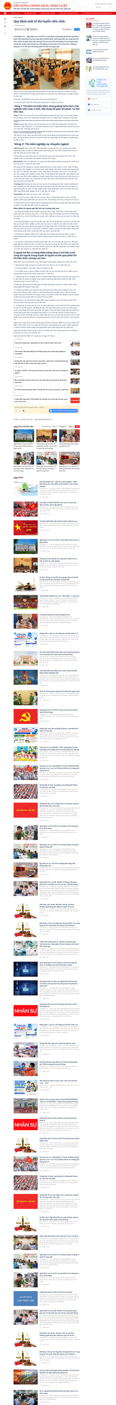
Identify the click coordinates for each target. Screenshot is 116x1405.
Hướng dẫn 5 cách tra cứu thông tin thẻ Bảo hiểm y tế (59, 633)
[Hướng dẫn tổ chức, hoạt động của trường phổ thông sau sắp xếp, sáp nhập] (26, 791)
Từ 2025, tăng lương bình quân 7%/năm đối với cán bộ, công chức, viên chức (42, 390)
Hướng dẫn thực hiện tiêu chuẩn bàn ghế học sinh (57, 1043)
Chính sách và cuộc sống (48, 13)
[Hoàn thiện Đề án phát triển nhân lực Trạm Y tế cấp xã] (26, 1242)
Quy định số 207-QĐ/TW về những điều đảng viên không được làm (69, 468)
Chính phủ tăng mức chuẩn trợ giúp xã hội (68, 445)
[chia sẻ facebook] (5, 18)
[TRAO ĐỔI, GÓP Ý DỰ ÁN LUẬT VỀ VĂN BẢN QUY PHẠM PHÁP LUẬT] (26, 1145)
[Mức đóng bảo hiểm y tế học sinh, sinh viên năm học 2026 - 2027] (26, 1087)
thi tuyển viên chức (27, 419)
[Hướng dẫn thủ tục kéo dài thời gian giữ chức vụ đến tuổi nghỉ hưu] (26, 1010)
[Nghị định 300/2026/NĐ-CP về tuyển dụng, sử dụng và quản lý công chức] (46, 458)
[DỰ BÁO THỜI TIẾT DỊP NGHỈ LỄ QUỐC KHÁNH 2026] (26, 527)
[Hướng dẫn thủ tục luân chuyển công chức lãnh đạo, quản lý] (26, 1124)
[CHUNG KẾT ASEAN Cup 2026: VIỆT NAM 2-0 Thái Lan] (26, 602)
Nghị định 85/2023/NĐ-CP (43, 419)
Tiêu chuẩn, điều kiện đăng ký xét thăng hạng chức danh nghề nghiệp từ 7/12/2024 (40, 353)
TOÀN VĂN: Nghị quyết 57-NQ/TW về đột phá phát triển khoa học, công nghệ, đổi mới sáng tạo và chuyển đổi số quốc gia (102, 40)
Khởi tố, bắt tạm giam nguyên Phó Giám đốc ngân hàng (59, 691)
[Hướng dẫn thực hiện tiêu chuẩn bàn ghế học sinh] (26, 1049)
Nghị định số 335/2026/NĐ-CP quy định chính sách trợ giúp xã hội (24, 446)
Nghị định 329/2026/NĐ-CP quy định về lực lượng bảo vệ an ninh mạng (24, 468)
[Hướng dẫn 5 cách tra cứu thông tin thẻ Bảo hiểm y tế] (26, 639)
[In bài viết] (5, 26)
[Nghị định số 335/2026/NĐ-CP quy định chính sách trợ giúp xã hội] (24, 435)
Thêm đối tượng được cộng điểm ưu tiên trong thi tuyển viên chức (38, 343)
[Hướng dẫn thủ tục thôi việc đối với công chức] (26, 1298)
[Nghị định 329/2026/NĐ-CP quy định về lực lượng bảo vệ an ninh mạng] (24, 458)
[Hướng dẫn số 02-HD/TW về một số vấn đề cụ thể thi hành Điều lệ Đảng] (26, 716)
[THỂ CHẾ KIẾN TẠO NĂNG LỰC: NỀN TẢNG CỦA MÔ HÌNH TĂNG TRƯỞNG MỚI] (26, 677)
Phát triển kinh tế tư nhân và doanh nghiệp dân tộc (97, 13)
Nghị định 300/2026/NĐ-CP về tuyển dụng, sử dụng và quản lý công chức (46, 468)
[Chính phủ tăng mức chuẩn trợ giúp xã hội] (69, 435)
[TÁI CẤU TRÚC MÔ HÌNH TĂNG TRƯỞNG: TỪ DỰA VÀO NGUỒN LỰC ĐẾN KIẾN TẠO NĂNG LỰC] (26, 1377)
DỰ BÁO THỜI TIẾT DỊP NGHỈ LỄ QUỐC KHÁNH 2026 (58, 521)
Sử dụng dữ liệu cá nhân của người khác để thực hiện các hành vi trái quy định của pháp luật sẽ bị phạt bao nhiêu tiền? (58, 984)
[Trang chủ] (8, 6)
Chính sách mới (15, 13)
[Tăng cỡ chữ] (5, 30)
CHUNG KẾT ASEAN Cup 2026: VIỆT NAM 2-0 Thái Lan (59, 596)
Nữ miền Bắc (33, 29)
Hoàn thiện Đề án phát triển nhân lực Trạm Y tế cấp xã (59, 1236)
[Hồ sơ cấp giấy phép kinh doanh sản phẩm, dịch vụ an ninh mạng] (26, 1397)
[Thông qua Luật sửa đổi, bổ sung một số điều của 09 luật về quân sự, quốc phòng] (46, 435)
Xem (77, 426)
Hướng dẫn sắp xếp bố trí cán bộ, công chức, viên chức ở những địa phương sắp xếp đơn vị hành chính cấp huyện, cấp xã (41, 362)
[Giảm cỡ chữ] (5, 35)
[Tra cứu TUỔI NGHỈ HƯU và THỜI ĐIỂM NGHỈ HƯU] (89, 60)
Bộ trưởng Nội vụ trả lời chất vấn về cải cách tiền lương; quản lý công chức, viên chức (41, 381)
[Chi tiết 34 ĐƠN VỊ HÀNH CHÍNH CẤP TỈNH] (89, 51)
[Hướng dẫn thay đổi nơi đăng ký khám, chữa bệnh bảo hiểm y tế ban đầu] (26, 735)
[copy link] (5, 22)
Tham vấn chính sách (30, 13)
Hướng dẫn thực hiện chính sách (68, 13)
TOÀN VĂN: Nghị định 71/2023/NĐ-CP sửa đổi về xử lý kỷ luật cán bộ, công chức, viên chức (41, 400)
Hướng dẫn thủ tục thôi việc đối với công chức (56, 1292)
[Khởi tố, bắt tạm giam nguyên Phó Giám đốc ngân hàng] (26, 697)
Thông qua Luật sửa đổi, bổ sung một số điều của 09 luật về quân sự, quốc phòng (46, 446)
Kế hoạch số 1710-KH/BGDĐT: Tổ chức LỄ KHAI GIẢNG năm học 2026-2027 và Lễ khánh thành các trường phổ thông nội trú (59, 768)
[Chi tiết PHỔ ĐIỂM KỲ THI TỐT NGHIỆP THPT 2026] (89, 68)
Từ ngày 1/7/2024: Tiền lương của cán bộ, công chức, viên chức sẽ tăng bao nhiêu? (41, 372)
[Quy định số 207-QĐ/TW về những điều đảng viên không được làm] (69, 458)
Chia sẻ (77, 29)
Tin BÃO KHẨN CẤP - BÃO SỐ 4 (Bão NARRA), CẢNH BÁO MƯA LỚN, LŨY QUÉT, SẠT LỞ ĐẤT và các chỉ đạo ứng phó (59, 484)
